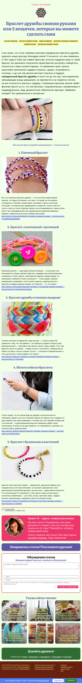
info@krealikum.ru (25, 669)
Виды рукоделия (45, 41)
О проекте (64, 665)
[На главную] (41, 17)
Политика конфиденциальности (44, 669)
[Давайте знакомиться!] (14, 527)
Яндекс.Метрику (43, 680)
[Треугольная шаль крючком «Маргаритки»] (67, 633)
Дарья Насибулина (24, 667)
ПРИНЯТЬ (71, 680)
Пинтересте (45, 657)
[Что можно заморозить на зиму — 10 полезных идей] (41, 636)
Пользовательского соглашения (52, 582)
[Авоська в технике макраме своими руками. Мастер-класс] (41, 613)
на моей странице (37, 538)
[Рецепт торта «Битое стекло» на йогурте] (67, 610)
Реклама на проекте (67, 667)
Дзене (24, 657)
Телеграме (56, 657)
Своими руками (30, 44)
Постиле (67, 657)
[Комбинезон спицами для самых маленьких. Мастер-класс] (14, 613)
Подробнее (58, 680)
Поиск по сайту (65, 669)
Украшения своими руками (48, 44)
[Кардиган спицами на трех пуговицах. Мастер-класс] (14, 636)
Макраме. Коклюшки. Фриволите (66, 41)
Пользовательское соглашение (44, 667)
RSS (62, 671)
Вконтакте (34, 657)
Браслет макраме (10, 41)
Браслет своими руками (28, 41)
